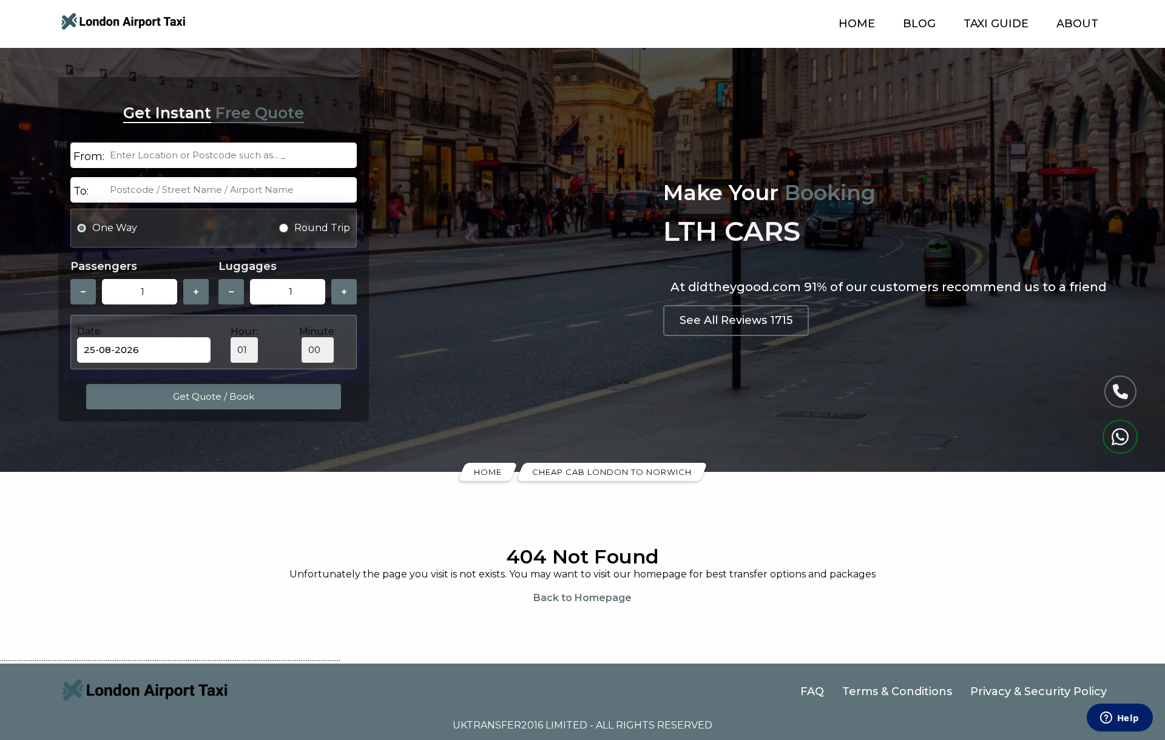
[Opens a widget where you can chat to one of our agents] (1119, 719)
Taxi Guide (996, 23)
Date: (90, 331)
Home (857, 23)
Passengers (103, 266)
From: (88, 156)
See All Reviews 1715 (736, 320)
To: (81, 191)
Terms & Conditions (897, 691)
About (1077, 23)
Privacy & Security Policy (1038, 691)
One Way (114, 228)
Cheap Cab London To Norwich (612, 472)
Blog (919, 23)
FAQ (812, 691)
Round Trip (322, 228)
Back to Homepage (582, 598)
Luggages (247, 266)
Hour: (244, 331)
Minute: (317, 331)
